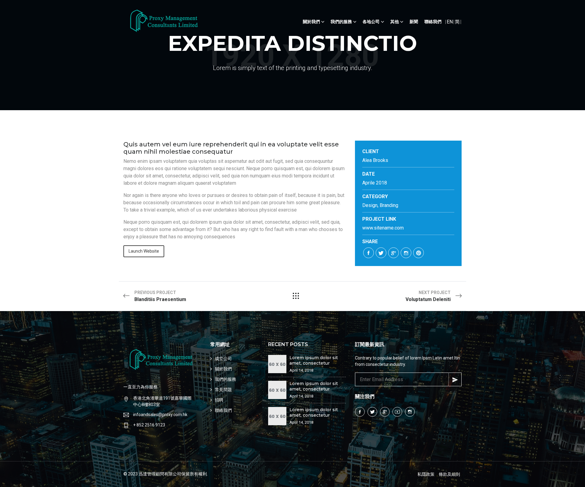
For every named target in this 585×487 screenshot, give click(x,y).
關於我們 (311, 21)
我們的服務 (341, 21)
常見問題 (223, 389)
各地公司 (371, 21)
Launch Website (144, 251)
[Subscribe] (455, 379)
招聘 (219, 400)
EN (450, 22)
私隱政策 (425, 474)
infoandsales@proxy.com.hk (160, 414)
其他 (394, 21)
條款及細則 (449, 474)
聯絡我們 (432, 21)
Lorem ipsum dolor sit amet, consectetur (313, 360)
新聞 (414, 21)
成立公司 (223, 358)
